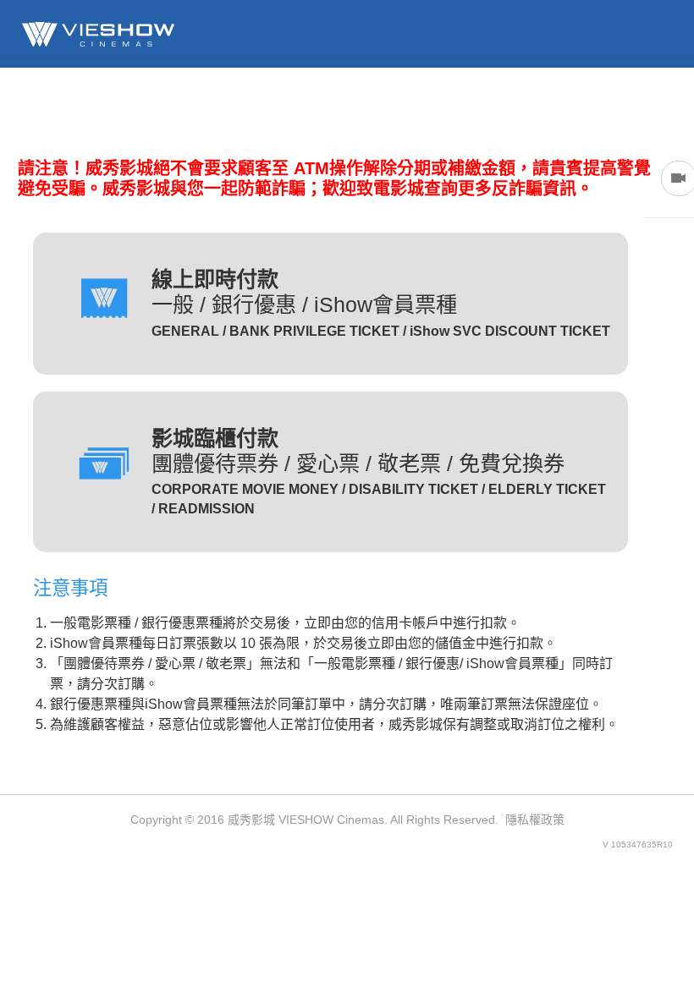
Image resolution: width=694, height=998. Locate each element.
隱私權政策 (535, 819)
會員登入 (250, 107)
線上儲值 (450, 107)
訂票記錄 (350, 107)
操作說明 (650, 107)
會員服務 (550, 107)
